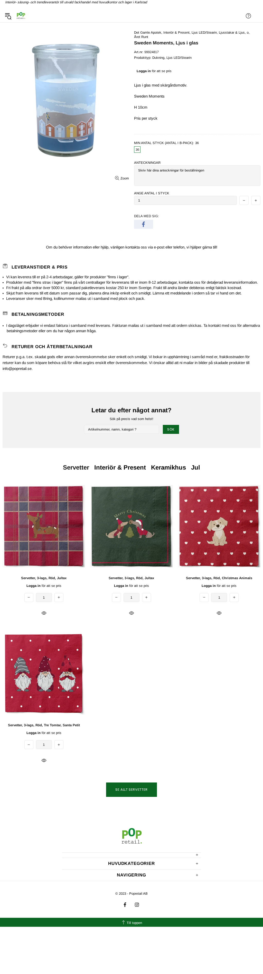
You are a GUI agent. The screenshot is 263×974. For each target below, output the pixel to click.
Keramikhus (168, 467)
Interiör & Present (120, 467)
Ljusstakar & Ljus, (232, 32)
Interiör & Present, (177, 32)
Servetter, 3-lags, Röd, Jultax (44, 578)
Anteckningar (147, 163)
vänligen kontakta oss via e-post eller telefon (147, 247)
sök (171, 429)
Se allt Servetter (131, 789)
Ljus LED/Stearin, (205, 32)
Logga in (144, 71)
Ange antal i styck (151, 193)
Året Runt (141, 37)
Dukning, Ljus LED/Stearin (172, 58)
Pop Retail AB (20, 16)
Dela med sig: (146, 216)
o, (248, 32)
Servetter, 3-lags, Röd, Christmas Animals (219, 578)
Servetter (76, 467)
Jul (195, 467)
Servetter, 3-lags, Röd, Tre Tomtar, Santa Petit (44, 725)
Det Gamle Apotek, (148, 32)
